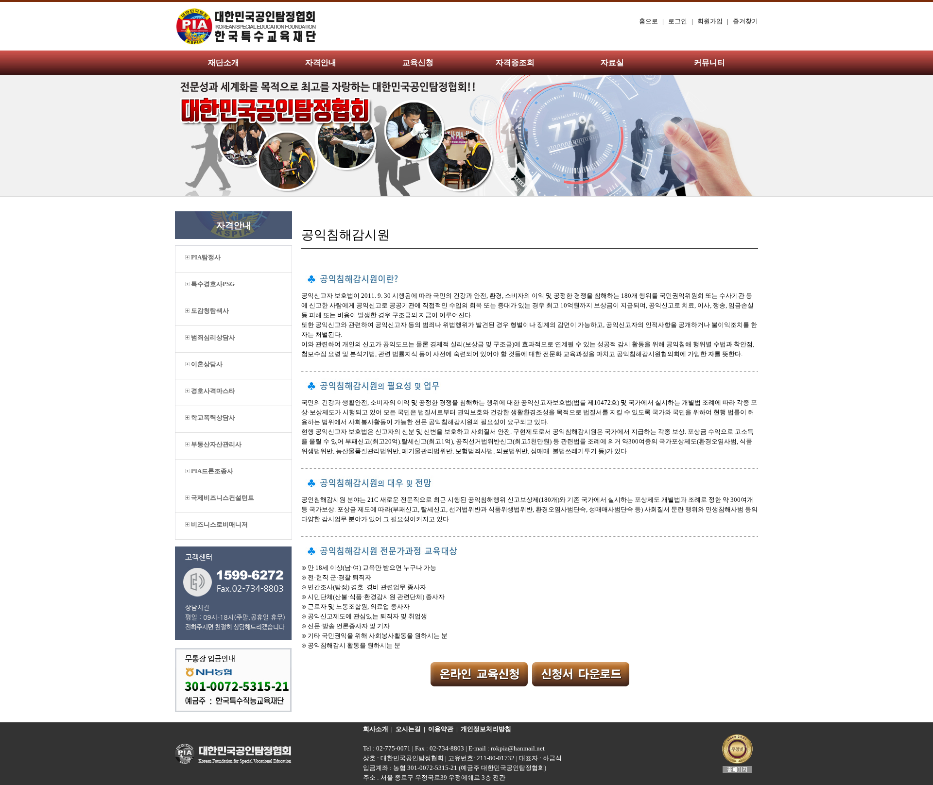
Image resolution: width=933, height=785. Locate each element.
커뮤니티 (709, 62)
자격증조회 (515, 62)
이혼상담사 (206, 364)
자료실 (612, 62)
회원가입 (710, 21)
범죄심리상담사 (212, 337)
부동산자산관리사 (216, 444)
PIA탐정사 (205, 257)
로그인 (677, 21)
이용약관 (440, 729)
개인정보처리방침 (486, 729)
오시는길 (408, 729)
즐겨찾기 (745, 21)
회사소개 (375, 729)
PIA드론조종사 (211, 471)
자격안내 (320, 62)
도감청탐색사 (209, 310)
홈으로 (648, 21)
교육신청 (417, 62)
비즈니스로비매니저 (219, 524)
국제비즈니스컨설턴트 (222, 497)
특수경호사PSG (212, 284)
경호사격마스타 (212, 390)
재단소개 (223, 62)
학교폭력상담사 (212, 417)
